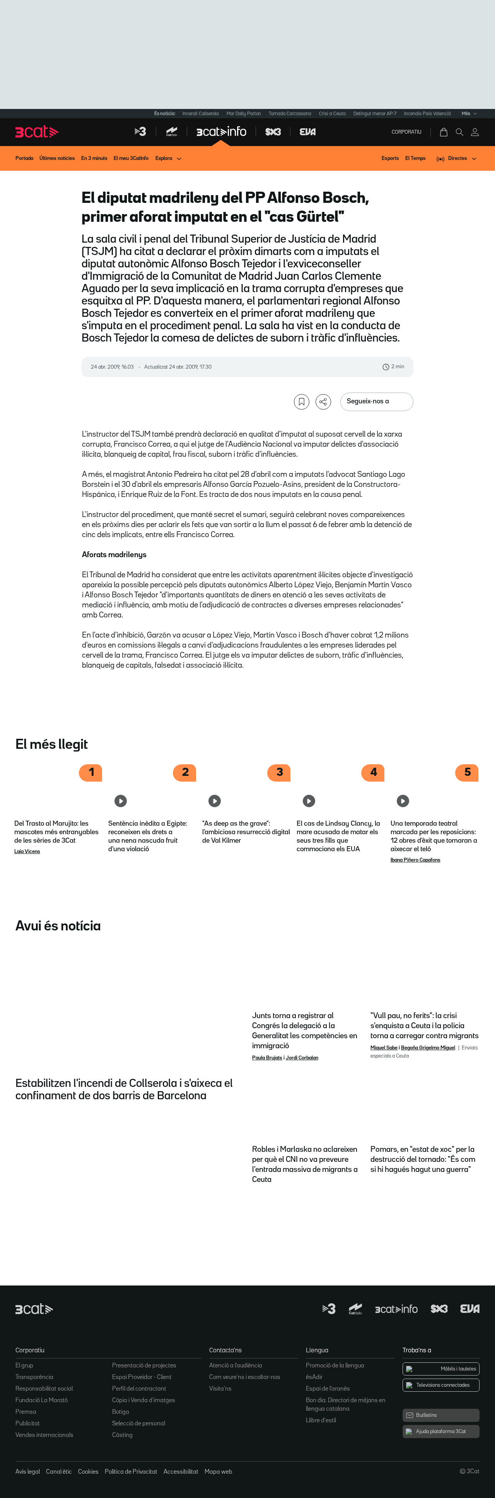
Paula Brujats (267, 1058)
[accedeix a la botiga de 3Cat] (444, 132)
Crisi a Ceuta (332, 114)
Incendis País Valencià (427, 114)
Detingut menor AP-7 (374, 114)
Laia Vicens (27, 851)
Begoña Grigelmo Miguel (428, 1048)
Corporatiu (407, 132)
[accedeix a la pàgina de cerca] (459, 132)
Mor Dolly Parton (244, 114)
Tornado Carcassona (290, 114)
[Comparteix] (323, 402)
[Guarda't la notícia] (301, 402)
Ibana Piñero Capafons (415, 860)
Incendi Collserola (201, 114)
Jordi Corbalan (302, 1058)
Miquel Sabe (384, 1048)
